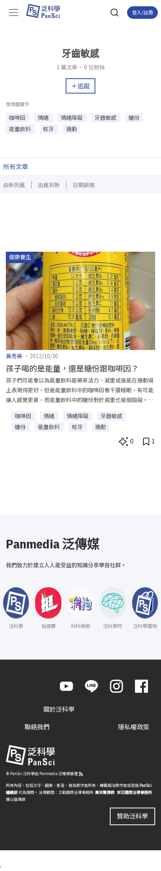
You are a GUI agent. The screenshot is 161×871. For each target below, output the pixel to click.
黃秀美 (14, 356)
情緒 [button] (44, 117)
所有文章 (15, 166)
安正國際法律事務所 (134, 792)
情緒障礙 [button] (72, 117)
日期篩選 (84, 185)
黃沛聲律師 (104, 792)
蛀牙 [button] (49, 129)
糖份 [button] (134, 117)
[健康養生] (80, 300)
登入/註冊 (142, 12)
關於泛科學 (59, 709)
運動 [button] (71, 129)
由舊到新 (49, 185)
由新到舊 (14, 185)
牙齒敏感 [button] (106, 117)
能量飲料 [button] (20, 129)
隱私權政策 (133, 726)
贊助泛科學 (132, 816)
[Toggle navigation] (13, 12)
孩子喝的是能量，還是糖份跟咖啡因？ (72, 368)
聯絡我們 (37, 726)
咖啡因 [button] (18, 117)
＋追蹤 (80, 85)
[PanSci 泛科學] (46, 11)
